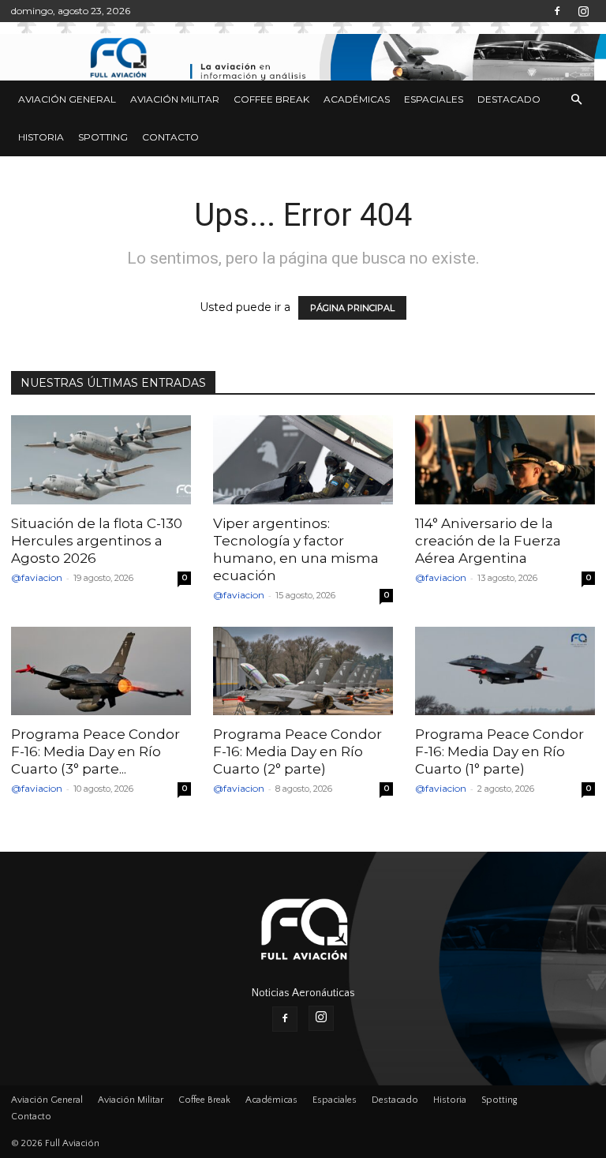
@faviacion (36, 577)
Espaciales (433, 99)
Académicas (357, 99)
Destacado (509, 99)
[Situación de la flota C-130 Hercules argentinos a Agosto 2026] (101, 459)
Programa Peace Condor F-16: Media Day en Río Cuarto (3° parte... (95, 751)
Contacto (170, 137)
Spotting (103, 137)
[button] (576, 99)
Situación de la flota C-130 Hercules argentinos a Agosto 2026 (96, 540)
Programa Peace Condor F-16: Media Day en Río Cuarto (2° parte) (297, 751)
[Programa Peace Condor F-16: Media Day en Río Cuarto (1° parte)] (505, 671)
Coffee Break (271, 99)
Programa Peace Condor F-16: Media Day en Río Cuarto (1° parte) (499, 751)
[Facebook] (557, 11)
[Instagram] (583, 11)
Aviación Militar (174, 99)
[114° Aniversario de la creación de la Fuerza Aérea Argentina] (505, 459)
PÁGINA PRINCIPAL (352, 307)
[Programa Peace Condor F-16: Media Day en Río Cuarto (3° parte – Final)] (101, 671)
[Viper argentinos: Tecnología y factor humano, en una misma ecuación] (303, 459)
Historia (41, 137)
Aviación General (67, 99)
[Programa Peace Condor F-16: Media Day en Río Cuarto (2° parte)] (303, 671)
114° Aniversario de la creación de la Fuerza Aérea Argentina (488, 540)
